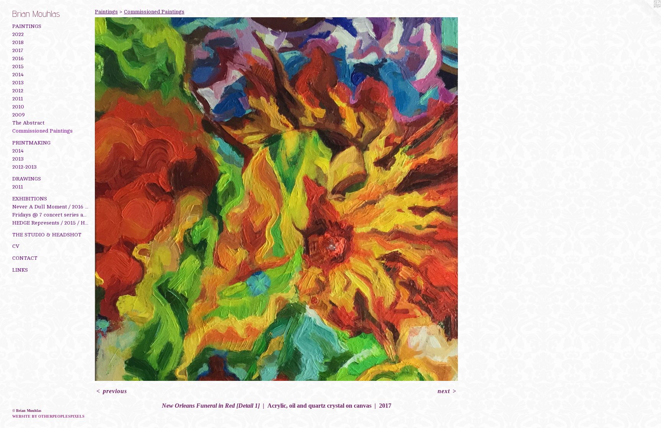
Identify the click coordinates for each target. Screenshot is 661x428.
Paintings (26, 26)
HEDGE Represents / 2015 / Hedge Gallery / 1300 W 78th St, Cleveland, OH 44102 (50, 223)
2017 (17, 50)
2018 (18, 42)
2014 (18, 74)
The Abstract (28, 123)
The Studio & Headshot (46, 235)
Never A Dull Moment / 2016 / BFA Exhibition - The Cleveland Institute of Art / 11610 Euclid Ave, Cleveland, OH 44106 (50, 207)
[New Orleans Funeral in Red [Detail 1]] (276, 199)
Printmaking (31, 143)
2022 (18, 34)
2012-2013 (24, 167)
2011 (17, 99)
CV (16, 246)
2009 (18, 115)
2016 (18, 58)
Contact (24, 258)
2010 (18, 107)
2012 (17, 90)
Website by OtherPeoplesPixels (48, 416)
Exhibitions (29, 199)
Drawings (26, 179)
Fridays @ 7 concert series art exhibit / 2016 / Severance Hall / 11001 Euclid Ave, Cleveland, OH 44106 (50, 215)
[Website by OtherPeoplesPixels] (645, 15)
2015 (18, 66)
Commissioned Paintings (42, 131)
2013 (18, 82)
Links (20, 270)
